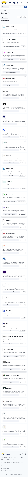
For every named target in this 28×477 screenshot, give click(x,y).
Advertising (8, 459)
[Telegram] (25, 454)
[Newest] (18, 17)
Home (2, 10)
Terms (2, 459)
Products (10, 457)
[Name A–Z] (23, 17)
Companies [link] (7, 10)
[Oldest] (20, 17)
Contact (14, 459)
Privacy (21, 457)
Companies (4, 6)
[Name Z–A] (25, 17)
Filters (5, 17)
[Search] (25, 7)
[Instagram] (23, 454)
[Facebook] (20, 454)
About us (16, 457)
